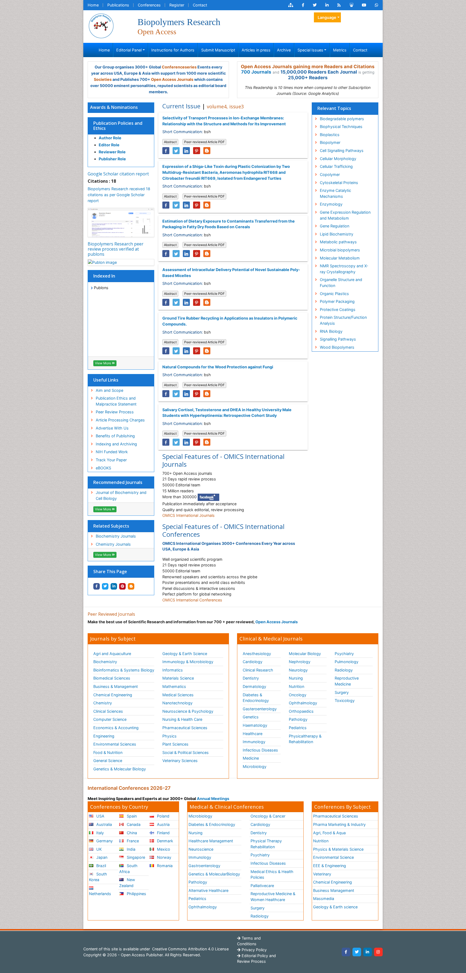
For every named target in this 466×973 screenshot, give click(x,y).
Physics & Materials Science (338, 849)
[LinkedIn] (367, 952)
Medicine (251, 758)
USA (99, 816)
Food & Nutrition (107, 752)
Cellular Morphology (338, 158)
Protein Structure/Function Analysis (343, 320)
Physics (169, 736)
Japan (101, 857)
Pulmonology (346, 661)
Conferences (149, 5)
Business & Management (115, 686)
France (132, 841)
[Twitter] (356, 952)
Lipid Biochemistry (336, 234)
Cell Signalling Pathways (342, 150)
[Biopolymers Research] (101, 25)
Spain (131, 816)
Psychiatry (344, 653)
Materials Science (178, 678)
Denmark (164, 841)
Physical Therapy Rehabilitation (266, 844)
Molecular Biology (305, 653)
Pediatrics (298, 727)
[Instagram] (378, 952)
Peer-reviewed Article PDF (204, 142)
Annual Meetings (213, 798)
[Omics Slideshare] (351, 5)
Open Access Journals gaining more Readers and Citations (308, 66)
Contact (200, 5)
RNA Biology (331, 331)
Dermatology (254, 686)
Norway (163, 857)
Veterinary (322, 874)
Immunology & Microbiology (187, 661)
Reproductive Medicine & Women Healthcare (273, 896)
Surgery (342, 692)
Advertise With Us (112, 428)
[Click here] (290, 5)
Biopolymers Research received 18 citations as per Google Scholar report (119, 194)
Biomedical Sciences (111, 678)
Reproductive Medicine (347, 681)
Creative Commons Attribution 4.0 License (190, 949)
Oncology (297, 694)
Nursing (296, 678)
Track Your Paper (111, 460)
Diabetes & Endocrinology (256, 697)
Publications (118, 5)
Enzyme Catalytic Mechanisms (335, 193)
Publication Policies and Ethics (117, 125)
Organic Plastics (334, 293)
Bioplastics (330, 134)
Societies (103, 79)
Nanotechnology (177, 703)
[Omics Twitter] (315, 5)
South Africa (128, 868)
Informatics (172, 670)
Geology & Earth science (335, 907)
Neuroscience (201, 849)
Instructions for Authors (172, 50)
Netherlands (100, 893)
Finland (163, 832)
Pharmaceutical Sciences (184, 727)
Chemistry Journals (113, 544)
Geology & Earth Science (184, 653)
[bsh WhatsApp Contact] (377, 5)
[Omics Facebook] (303, 5)
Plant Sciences (175, 744)
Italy (99, 832)
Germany (104, 841)
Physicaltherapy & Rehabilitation (305, 739)
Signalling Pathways (338, 339)
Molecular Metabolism (340, 258)
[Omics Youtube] (364, 5)
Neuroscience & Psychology (187, 711)
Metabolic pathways (338, 242)
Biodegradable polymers (342, 118)
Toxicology (345, 700)
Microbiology (254, 766)
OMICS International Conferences (192, 600)
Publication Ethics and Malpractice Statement (116, 401)
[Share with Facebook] (96, 586)
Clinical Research (258, 670)
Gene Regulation (334, 226)
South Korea (98, 877)
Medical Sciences (178, 694)
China (131, 832)
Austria (163, 824)
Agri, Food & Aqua (329, 832)
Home (93, 5)
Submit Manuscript (218, 50)
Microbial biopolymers (340, 250)
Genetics (251, 717)
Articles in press (256, 50)
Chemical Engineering (112, 694)
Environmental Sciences (114, 744)
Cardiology (252, 661)
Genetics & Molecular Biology (119, 769)
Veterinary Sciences (180, 760)
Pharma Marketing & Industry (339, 824)
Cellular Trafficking (336, 166)
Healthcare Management (211, 841)
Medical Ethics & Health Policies (272, 874)
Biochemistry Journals (116, 536)
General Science (107, 760)
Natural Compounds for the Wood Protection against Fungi (217, 367)
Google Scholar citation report (118, 174)
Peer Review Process (115, 412)
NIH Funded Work (112, 451)
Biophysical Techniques (341, 126)
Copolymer (330, 174)
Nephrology (299, 661)
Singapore (135, 857)
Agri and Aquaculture (112, 653)
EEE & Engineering (329, 865)
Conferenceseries (179, 67)
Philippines (136, 893)
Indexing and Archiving (116, 444)
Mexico (163, 849)
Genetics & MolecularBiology (214, 874)
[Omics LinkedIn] (327, 5)
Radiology (344, 670)
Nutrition (296, 686)
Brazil (100, 865)
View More (103, 363)
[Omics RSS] (339, 5)
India (130, 849)
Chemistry (102, 703)
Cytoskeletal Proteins (339, 182)
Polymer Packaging (337, 301)
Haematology (255, 725)
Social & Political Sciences (185, 752)
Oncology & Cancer (268, 816)
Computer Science (109, 719)
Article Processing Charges (120, 420)
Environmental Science (333, 857)
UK (98, 849)
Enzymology (331, 204)
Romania (164, 865)
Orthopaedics (301, 711)
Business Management (333, 890)
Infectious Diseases (260, 750)
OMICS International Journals (188, 515)
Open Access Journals (172, 79)
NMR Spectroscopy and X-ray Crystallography (344, 269)
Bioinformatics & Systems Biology (123, 670)
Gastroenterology (204, 865)
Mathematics (174, 686)
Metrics (340, 50)
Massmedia (323, 898)
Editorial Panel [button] (129, 50)
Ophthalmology (303, 703)
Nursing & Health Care (182, 719)
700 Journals (256, 72)
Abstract (170, 142)
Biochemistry (105, 661)
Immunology (254, 741)
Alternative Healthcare (208, 890)
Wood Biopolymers (337, 347)
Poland (162, 816)
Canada (133, 824)
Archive (284, 50)
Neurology (298, 670)
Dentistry (251, 678)
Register (176, 5)
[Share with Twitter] (105, 586)
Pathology (298, 719)
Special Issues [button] (310, 50)
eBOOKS (103, 468)
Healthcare (252, 733)
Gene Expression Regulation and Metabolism (345, 215)
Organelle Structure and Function (341, 282)
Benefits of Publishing (115, 436)
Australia (103, 824)
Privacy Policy (254, 949)
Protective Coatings (337, 309)
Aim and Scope (109, 390)
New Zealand (127, 882)
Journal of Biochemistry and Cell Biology (121, 495)
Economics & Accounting (116, 727)
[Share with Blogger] (131, 586)
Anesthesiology (257, 653)
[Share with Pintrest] (122, 586)
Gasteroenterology (260, 709)
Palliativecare (262, 885)
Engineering (103, 736)
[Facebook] (346, 952)
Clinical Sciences (108, 711)
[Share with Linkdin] (114, 586)
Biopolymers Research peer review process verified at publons (115, 249)
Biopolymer (330, 142)
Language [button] (327, 17)
